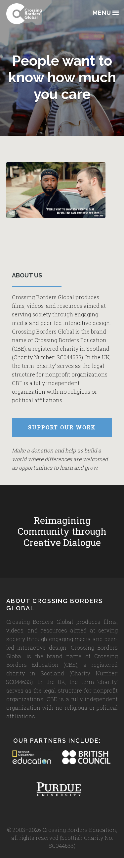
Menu (102, 13)
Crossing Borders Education (39, 13)
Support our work (62, 427)
